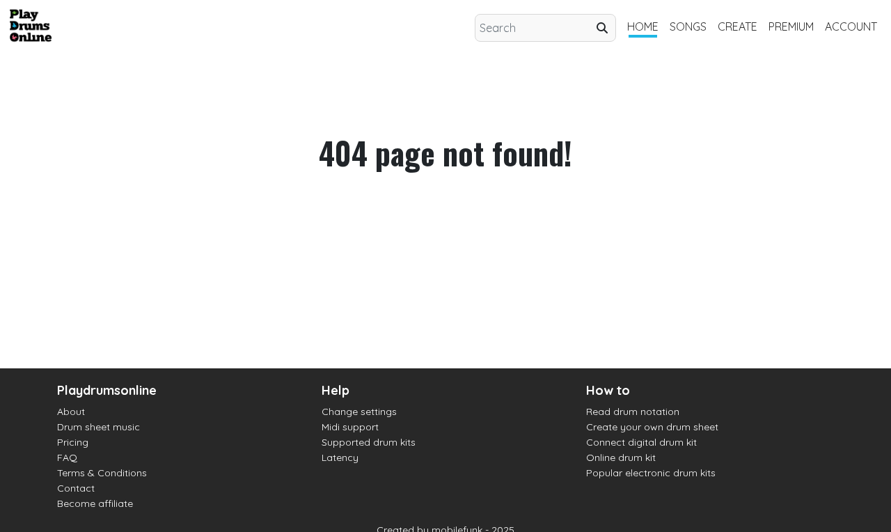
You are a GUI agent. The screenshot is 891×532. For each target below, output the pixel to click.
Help (335, 390)
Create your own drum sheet (652, 427)
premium (791, 26)
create (737, 26)
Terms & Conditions (102, 473)
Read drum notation (632, 411)
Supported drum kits (369, 442)
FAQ (67, 457)
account (851, 26)
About (71, 411)
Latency (340, 457)
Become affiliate (95, 503)
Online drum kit (621, 457)
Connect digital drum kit (641, 442)
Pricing (72, 442)
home (643, 26)
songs (688, 26)
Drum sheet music (98, 427)
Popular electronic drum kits (651, 473)
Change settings (359, 411)
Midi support (350, 427)
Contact (76, 488)
